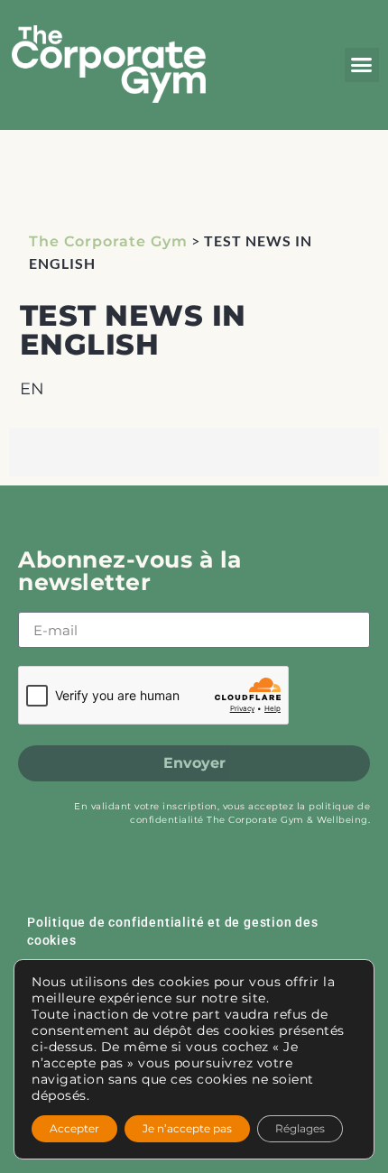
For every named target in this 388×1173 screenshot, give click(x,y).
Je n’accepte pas (187, 1128)
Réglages (300, 1128)
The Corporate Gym (108, 241)
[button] (362, 65)
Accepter (74, 1128)
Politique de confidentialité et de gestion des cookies (173, 931)
